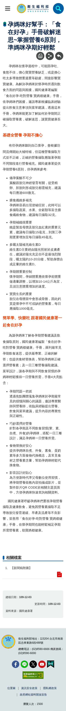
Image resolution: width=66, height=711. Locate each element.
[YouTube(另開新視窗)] (42, 664)
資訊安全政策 (29, 688)
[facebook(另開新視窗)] (15, 664)
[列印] (40, 56)
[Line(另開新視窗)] (24, 664)
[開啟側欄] (7, 8)
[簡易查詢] (58, 8)
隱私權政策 (50, 688)
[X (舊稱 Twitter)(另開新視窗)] (33, 664)
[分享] (50, 56)
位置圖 (11, 688)
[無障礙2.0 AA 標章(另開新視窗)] (33, 675)
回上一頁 (59, 53)
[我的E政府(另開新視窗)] (50, 664)
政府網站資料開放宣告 (33, 694)
